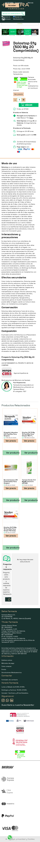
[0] (2, 19)
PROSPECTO (22, 363)
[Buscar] (23, 14)
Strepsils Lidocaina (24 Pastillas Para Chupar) (11, 434)
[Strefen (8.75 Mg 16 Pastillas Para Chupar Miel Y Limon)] (29, 420)
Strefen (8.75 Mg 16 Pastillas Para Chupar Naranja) (10, 529)
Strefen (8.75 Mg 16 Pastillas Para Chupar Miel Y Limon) (28, 434)
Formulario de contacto (10, 680)
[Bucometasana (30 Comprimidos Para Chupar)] (11, 467)
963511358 (9, 3)
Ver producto (12, 452)
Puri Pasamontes (19, 383)
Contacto (18, 3)
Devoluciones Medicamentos (12, 672)
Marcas (30, 3)
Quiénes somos (7, 660)
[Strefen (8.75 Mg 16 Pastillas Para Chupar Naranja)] (11, 515)
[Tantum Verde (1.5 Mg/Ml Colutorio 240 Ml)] (29, 467)
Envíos (4, 669)
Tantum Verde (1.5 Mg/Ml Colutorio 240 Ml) (29, 481)
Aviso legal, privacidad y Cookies (20, 839)
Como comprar (6, 666)
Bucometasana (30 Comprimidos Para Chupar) (11, 481)
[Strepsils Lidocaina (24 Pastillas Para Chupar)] (11, 420)
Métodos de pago (8, 663)
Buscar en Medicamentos (18, 18)
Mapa (31, 118)
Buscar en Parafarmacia (6, 18)
